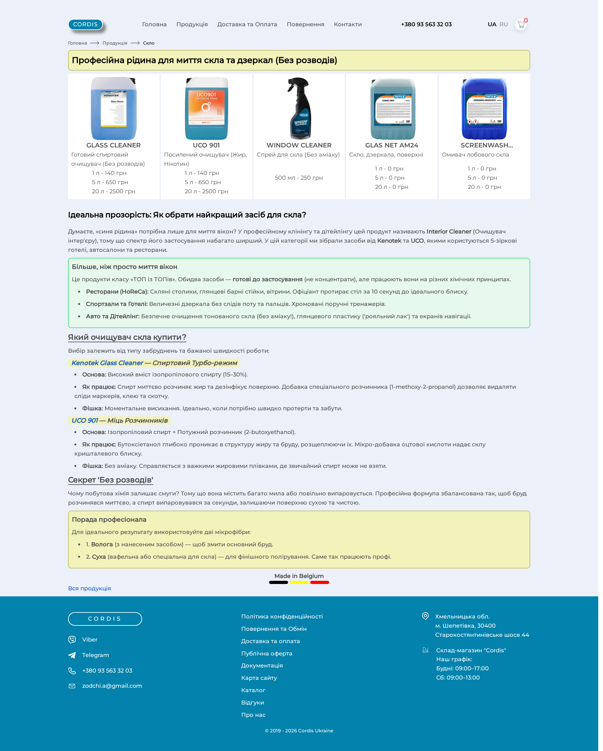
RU (503, 24)
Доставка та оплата (270, 641)
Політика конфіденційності (282, 616)
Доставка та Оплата (247, 24)
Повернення (305, 24)
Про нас (253, 714)
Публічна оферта (266, 653)
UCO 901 (84, 420)
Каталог (253, 690)
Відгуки (252, 702)
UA (492, 24)
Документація (262, 665)
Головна (154, 24)
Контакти (348, 24)
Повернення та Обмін (274, 628)
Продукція (192, 24)
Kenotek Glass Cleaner (107, 363)
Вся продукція (89, 588)
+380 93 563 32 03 (426, 24)
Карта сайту (259, 677)
